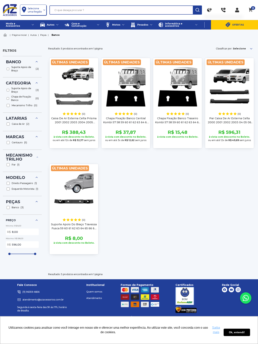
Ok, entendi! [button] (237, 332)
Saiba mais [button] (216, 330)
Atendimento (94, 298)
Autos (33, 35)
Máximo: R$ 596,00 (14, 238)
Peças (43, 35)
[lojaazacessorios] (10, 10)
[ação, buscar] (197, 10)
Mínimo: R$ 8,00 (13, 226)
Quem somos (94, 291)
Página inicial (19, 35)
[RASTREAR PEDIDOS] (209, 10)
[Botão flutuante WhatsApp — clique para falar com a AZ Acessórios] (245, 298)
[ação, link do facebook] (224, 289)
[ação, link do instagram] (238, 289)
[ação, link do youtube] (231, 289)
